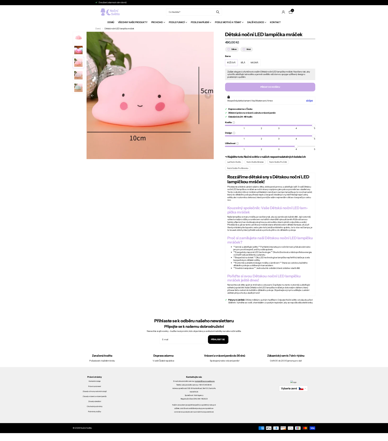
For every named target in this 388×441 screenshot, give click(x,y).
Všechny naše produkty (133, 22)
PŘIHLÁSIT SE (218, 339)
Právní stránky (94, 377)
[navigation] (78, 37)
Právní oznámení (94, 386)
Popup (233, 122)
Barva (228, 56)
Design (229, 132)
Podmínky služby (94, 411)
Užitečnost (230, 143)
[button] (92, 95)
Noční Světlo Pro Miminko (237, 168)
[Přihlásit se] (283, 12)
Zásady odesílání (94, 401)
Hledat (218, 12)
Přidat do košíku (270, 87)
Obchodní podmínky (94, 406)
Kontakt (275, 22)
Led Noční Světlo (234, 162)
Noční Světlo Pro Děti (278, 162)
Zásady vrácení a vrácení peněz (94, 396)
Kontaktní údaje (94, 381)
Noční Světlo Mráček (255, 162)
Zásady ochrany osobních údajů (95, 391)
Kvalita (228, 122)
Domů (110, 22)
